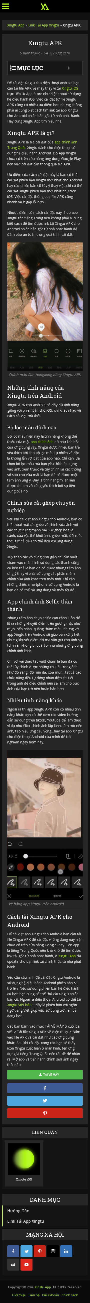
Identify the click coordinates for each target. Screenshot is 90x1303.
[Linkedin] (66, 1251)
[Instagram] (53, 1251)
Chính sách (70, 1295)
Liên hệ (34, 1295)
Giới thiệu (19, 1295)
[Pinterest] (40, 1251)
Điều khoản (50, 1295)
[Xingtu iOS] (24, 1158)
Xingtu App (15, 25)
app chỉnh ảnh (42, 441)
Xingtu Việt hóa (19, 1004)
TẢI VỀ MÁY (50, 1074)
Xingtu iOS (70, 88)
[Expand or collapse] (68, 68)
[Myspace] (13, 1265)
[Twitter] (26, 1251)
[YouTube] (26, 1265)
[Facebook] (13, 1251)
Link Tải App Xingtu (43, 25)
